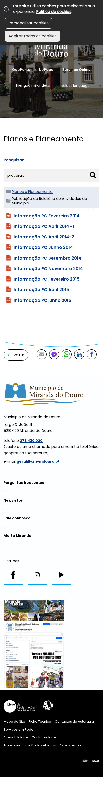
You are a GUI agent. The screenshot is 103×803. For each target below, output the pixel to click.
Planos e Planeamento (32, 191)
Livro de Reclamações (20, 706)
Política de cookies (54, 11)
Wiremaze (90, 760)
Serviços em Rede (19, 729)
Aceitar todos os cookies (32, 36)
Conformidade (44, 737)
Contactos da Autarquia (74, 721)
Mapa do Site (14, 721)
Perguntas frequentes (24, 482)
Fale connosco (17, 518)
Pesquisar (14, 160)
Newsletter (14, 500)
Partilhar (92, 354)
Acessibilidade (48, 705)
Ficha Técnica (40, 721)
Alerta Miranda (18, 535)
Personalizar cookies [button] (28, 23)
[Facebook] (13, 575)
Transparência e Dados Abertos (30, 745)
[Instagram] (37, 575)
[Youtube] (61, 575)
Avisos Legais (71, 745)
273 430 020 (31, 440)
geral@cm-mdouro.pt (38, 461)
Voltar (19, 354)
